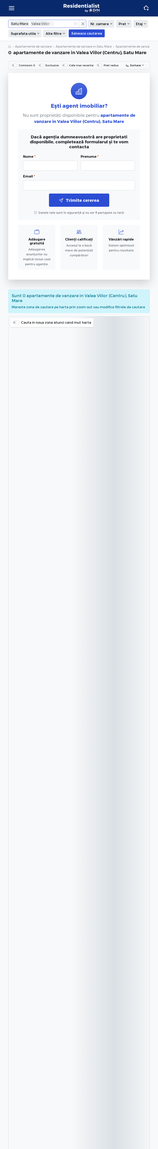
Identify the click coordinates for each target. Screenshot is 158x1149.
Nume (29, 156)
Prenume (90, 156)
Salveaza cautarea (86, 33)
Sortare (135, 65)
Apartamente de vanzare (33, 46)
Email (29, 176)
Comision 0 (27, 65)
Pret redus (111, 65)
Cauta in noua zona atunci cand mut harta (56, 322)
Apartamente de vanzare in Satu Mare (84, 46)
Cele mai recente (81, 65)
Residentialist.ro (82, 8)
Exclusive (52, 65)
